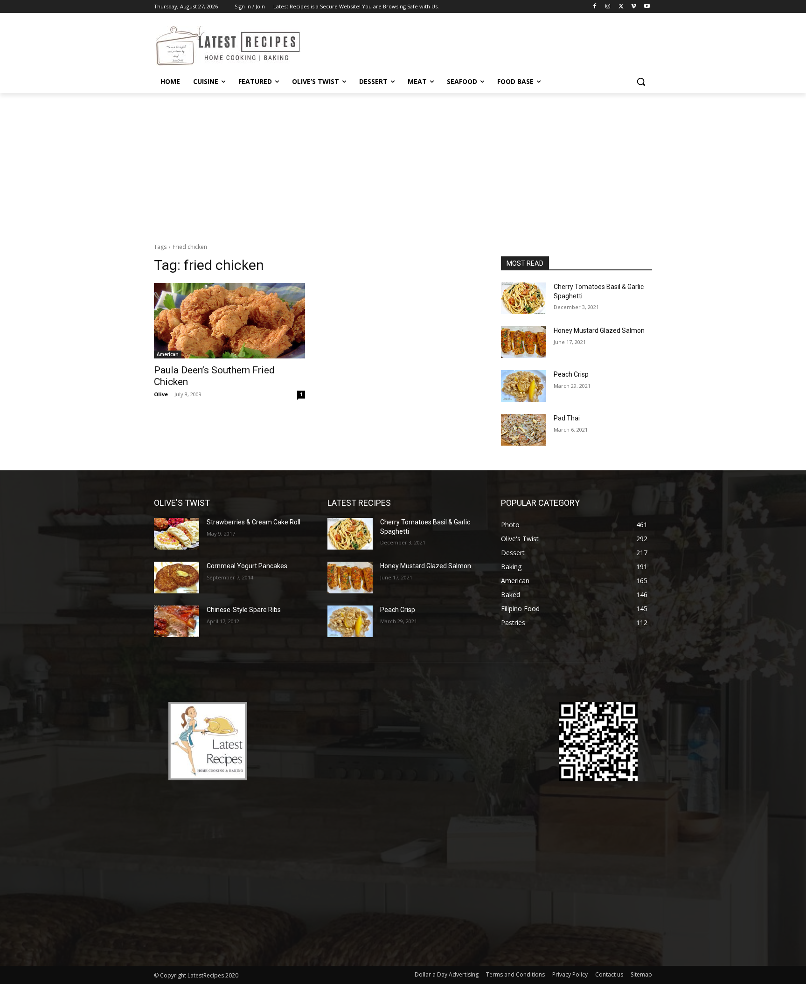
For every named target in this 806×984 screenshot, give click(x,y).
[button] (641, 81)
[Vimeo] (633, 6)
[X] (621, 6)
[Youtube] (646, 6)
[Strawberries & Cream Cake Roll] (176, 534)
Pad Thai (567, 418)
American (168, 354)
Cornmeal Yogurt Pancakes (247, 566)
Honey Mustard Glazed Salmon (599, 330)
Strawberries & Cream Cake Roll (253, 522)
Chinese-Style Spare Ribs (244, 609)
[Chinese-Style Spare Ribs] (176, 621)
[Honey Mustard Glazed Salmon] (523, 342)
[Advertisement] (403, 163)
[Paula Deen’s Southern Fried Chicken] (229, 320)
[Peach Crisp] (523, 386)
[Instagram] (608, 6)
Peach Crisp (571, 374)
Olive (161, 394)
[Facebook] (595, 6)
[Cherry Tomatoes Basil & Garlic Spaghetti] (523, 298)
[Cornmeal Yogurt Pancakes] (176, 577)
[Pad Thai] (523, 430)
